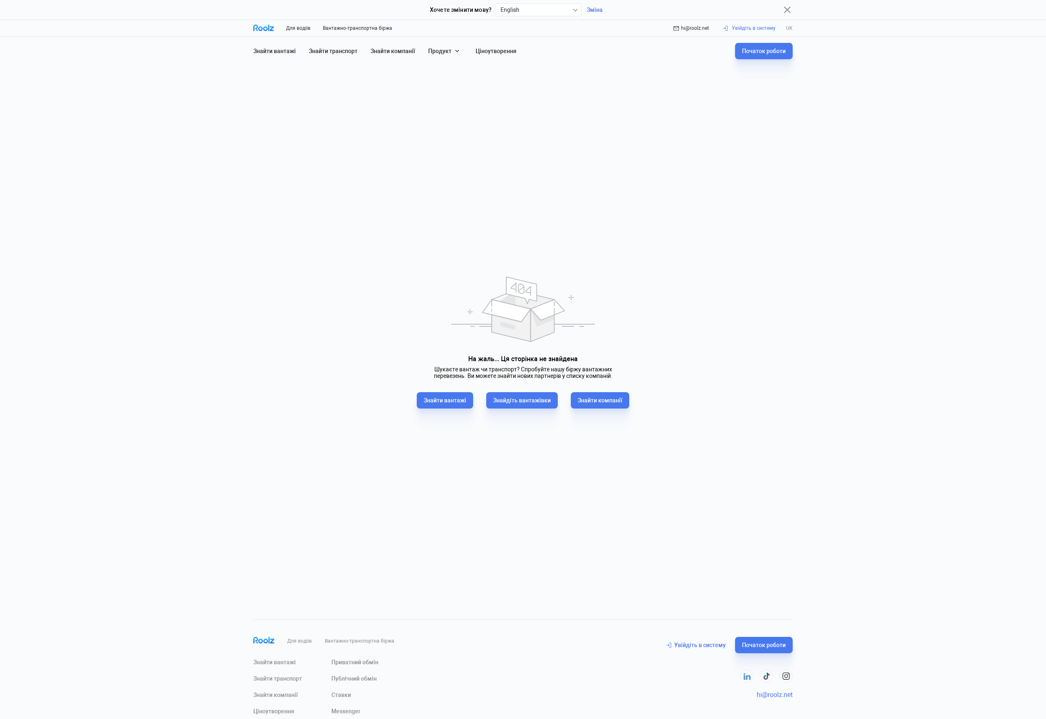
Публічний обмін (354, 678)
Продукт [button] (439, 51)
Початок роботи (764, 51)
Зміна (595, 10)
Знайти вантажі (274, 51)
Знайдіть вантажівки (522, 400)
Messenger (345, 711)
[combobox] (538, 9)
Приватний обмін (354, 662)
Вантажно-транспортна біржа (357, 28)
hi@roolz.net (695, 28)
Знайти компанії (393, 51)
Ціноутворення (496, 51)
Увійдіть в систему (700, 645)
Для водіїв (298, 28)
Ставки (341, 695)
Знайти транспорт (333, 51)
